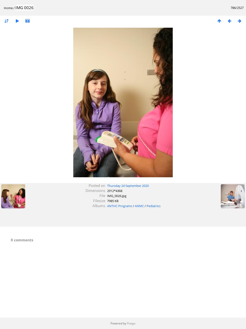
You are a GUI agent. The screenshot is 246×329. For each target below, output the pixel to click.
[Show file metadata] (27, 21)
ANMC (139, 206)
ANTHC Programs (119, 206)
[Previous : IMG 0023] (229, 21)
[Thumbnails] (219, 21)
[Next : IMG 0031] (239, 21)
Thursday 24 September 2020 (128, 186)
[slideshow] (17, 21)
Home (8, 8)
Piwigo (131, 323)
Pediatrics (153, 206)
